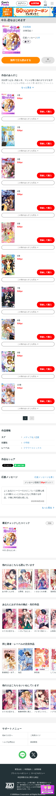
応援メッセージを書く (44, 477)
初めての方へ (7, 735)
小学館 (26, 442)
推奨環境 (33, 742)
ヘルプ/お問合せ (8, 742)
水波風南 (27, 27)
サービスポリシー (38, 773)
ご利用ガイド (35, 735)
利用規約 (28, 769)
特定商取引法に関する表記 (28, 777)
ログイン (22, 3)
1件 (38, 38)
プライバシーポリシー (19, 773)
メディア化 (28, 437)
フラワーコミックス (32, 448)
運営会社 (18, 769)
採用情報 (37, 769)
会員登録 (35, 3)
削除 (49, 523)
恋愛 (37, 437)
